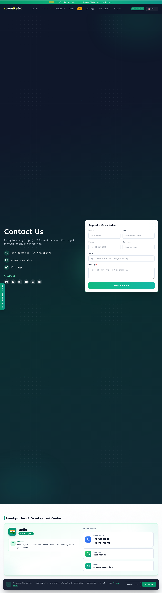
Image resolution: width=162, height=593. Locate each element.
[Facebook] (13, 281)
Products (58, 9)
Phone (91, 242)
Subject (91, 253)
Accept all (149, 584)
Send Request (121, 285)
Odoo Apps (90, 9)
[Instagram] (19, 281)
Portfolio (75, 9)
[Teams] (39, 281)
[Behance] (32, 281)
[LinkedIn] (6, 281)
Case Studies (104, 9)
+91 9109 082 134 (20, 253)
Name (91, 230)
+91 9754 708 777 (42, 253)
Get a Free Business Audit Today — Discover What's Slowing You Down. (81, 2)
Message (92, 265)
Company (127, 242)
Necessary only (132, 584)
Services (45, 9)
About (34, 9)
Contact (117, 9)
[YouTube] (26, 281)
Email (126, 230)
